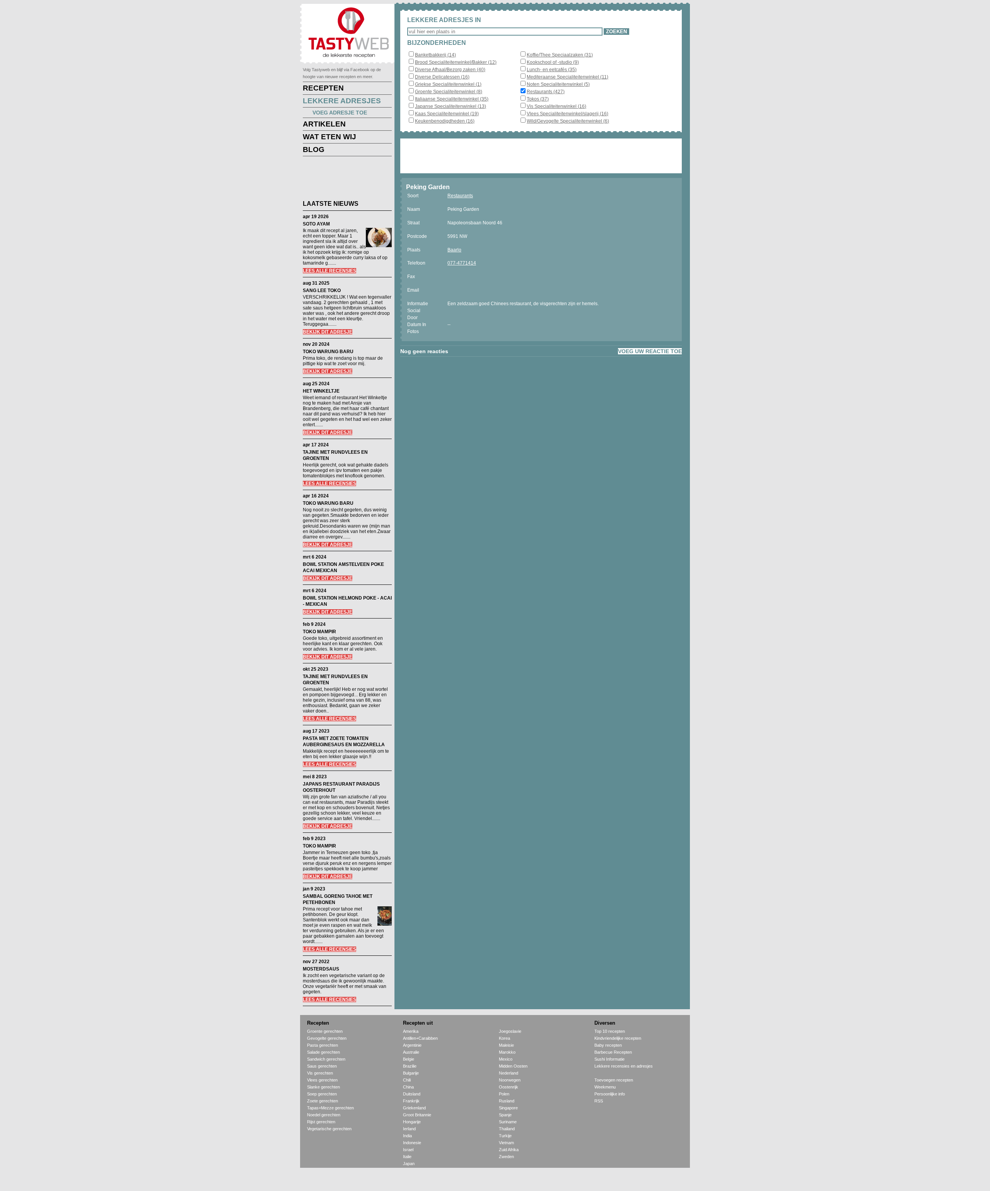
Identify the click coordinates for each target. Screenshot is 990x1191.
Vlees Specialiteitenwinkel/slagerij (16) (567, 113)
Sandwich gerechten (326, 1059)
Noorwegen (510, 1080)
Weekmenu (605, 1087)
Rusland (506, 1101)
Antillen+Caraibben (420, 1038)
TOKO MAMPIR (319, 631)
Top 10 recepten (609, 1031)
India (407, 1135)
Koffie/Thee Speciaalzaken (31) (560, 55)
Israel (408, 1149)
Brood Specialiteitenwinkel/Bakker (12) (456, 62)
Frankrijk (411, 1101)
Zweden (506, 1156)
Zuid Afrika (509, 1149)
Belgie (408, 1059)
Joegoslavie (510, 1031)
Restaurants (460, 195)
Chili (407, 1080)
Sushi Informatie (609, 1059)
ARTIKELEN (324, 124)
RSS (598, 1101)
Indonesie (412, 1142)
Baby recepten (608, 1045)
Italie (407, 1156)
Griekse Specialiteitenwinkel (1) (448, 84)
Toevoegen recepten (613, 1080)
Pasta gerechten (322, 1045)
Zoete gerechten (322, 1101)
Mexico (505, 1059)
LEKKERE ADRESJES (342, 101)
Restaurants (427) (546, 91)
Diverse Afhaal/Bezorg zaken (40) (450, 69)
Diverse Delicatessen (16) (442, 77)
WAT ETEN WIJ (329, 137)
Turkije (505, 1135)
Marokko (507, 1052)
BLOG (313, 149)
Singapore (508, 1108)
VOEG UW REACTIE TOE (650, 351)
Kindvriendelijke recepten (617, 1038)
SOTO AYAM (316, 224)
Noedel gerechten (323, 1114)
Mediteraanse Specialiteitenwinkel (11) (567, 77)
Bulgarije (411, 1073)
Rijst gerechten (321, 1121)
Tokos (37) (538, 99)
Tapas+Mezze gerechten (330, 1108)
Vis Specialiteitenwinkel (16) (556, 106)
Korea (504, 1038)
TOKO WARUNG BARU (328, 351)
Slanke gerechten (323, 1087)
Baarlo (454, 250)
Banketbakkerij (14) (435, 55)
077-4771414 (461, 263)
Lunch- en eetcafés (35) (552, 69)
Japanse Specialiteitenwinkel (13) (450, 106)
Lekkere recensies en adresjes (623, 1066)
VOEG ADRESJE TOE (339, 112)
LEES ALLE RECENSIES (329, 270)
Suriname (508, 1121)
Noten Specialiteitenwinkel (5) (558, 84)
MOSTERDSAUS (321, 969)
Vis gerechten (320, 1073)
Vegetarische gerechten (329, 1128)
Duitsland (411, 1094)
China (408, 1087)
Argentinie (412, 1045)
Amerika (410, 1031)
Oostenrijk (508, 1087)
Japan (409, 1163)
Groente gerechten (325, 1031)
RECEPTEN (323, 88)
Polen (504, 1094)
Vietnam (506, 1142)
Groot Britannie (417, 1114)
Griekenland (414, 1108)
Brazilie (409, 1066)
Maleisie (506, 1045)
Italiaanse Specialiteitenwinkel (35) (451, 99)
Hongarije (412, 1121)
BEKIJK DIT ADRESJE (327, 332)
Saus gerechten (322, 1066)
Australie (411, 1052)
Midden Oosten (513, 1066)
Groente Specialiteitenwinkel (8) (448, 91)
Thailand (507, 1128)
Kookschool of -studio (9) (553, 62)
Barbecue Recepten (613, 1052)
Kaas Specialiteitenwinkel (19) (447, 113)
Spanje (505, 1114)
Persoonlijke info (609, 1094)
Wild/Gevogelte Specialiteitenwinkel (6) (568, 121)
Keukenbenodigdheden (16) (445, 121)
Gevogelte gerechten (326, 1038)
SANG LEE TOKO (322, 290)
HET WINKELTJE (321, 391)
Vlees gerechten (322, 1080)
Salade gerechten (323, 1052)
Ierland (409, 1128)
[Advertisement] (341, 179)
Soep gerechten (322, 1094)
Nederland (508, 1073)
